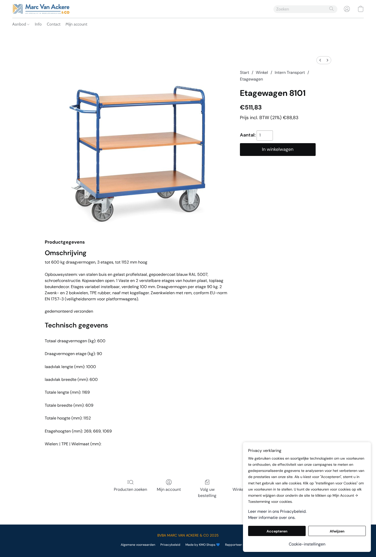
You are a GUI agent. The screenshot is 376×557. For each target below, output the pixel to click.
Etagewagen (251, 79)
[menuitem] (320, 60)
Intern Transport (290, 72)
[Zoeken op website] (331, 8)
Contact (53, 24)
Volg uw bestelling (207, 492)
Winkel (262, 72)
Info (38, 24)
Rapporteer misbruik (240, 545)
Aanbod (19, 24)
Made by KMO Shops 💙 (202, 545)
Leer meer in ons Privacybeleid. (277, 511)
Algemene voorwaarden (138, 545)
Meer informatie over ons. (271, 517)
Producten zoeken (130, 489)
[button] (41, 9)
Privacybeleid (170, 545)
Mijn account (76, 24)
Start (244, 72)
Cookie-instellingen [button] (307, 544)
